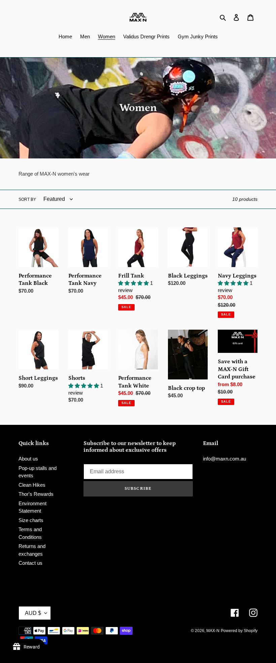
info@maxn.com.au (224, 459)
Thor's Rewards (36, 494)
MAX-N (212, 630)
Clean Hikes (32, 485)
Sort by (27, 199)
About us (28, 459)
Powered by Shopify (239, 630)
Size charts (31, 520)
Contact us (30, 563)
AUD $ (33, 613)
